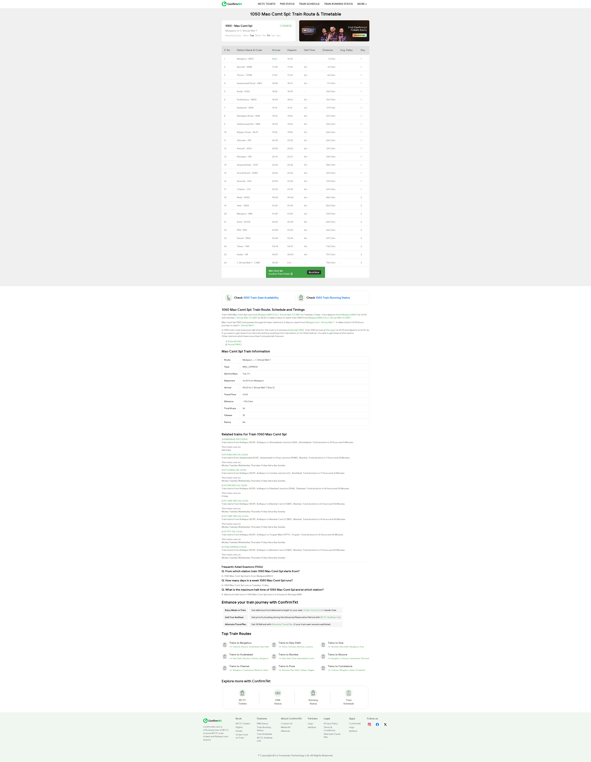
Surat (312, 658)
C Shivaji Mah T (327, 322)
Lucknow (309, 647)
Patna (284, 647)
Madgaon (311, 322)
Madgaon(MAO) (266, 314)
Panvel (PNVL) (235, 344)
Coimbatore (248, 670)
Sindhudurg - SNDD (247, 99)
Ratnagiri (331, 330)
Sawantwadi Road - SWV (249, 83)
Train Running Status (338, 4)
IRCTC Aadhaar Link (330, 617)
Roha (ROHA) (234, 341)
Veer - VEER (243, 205)
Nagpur (311, 670)
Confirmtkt (355, 723)
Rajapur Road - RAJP (247, 132)
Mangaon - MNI (244, 213)
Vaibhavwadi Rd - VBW (248, 124)
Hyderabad (254, 647)
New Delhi (264, 647)
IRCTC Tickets (266, 4)
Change (286, 25)
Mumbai (300, 647)
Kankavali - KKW (245, 107)
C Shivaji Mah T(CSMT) (289, 314)
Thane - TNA (243, 246)
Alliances (285, 731)
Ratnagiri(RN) (297, 330)
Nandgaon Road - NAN (248, 116)
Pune (362, 647)
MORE (361, 4)
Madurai (258, 670)
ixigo (310, 723)
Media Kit (286, 727)
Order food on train (314, 610)
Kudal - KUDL (243, 91)
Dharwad (365, 658)
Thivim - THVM (244, 75)
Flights (239, 727)
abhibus (312, 727)
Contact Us (286, 723)
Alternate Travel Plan (282, 624)
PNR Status (287, 4)
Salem (265, 670)
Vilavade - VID (244, 140)
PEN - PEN (242, 230)
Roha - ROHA (243, 222)
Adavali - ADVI (244, 148)
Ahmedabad (303, 658)
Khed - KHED (243, 197)
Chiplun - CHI (244, 189)
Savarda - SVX (244, 181)
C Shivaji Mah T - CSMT (248, 262)
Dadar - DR (242, 254)
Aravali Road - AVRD (247, 173)
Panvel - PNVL (244, 238)
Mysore (244, 647)
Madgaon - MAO (245, 59)
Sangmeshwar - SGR (247, 165)
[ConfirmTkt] (212, 720)
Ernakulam (360, 670)
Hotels (239, 731)
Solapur (303, 670)
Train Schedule (309, 4)
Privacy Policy (331, 723)
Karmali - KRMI (244, 67)
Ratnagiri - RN (244, 156)
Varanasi (292, 647)
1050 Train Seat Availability (261, 297)
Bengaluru (354, 647)
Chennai (236, 647)
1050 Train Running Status (333, 297)
